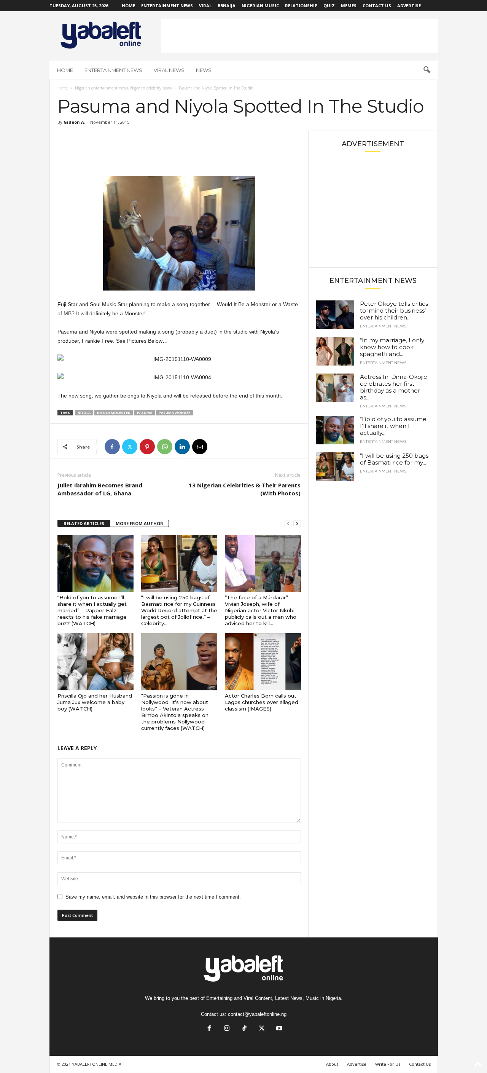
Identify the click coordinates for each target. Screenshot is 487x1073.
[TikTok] (244, 1029)
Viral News (169, 70)
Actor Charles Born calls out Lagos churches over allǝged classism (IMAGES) (261, 702)
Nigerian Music (260, 5)
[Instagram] (227, 1029)
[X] (129, 446)
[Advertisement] (299, 36)
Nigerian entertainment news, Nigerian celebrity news (123, 88)
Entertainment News (167, 5)
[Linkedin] (182, 446)
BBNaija (227, 5)
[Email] (199, 446)
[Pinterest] (147, 446)
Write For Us (387, 1064)
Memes (348, 5)
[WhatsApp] (164, 446)
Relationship (301, 5)
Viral (205, 5)
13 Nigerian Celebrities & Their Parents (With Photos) (245, 489)
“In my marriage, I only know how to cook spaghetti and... (392, 347)
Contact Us (377, 5)
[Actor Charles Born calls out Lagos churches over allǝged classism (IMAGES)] (263, 661)
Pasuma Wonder (175, 412)
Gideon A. (74, 122)
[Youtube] (278, 1029)
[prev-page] (288, 524)
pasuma (144, 412)
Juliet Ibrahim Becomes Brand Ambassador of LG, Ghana (99, 489)
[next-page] (297, 524)
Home (128, 5)
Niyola (84, 412)
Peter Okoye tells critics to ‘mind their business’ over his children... (394, 310)
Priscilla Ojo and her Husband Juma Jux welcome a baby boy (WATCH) (94, 702)
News (204, 70)
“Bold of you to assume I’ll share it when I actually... (393, 425)
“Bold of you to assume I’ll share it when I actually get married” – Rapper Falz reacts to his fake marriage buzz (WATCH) (92, 610)
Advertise (409, 5)
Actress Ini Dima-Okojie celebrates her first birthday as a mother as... (393, 387)
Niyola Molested (114, 412)
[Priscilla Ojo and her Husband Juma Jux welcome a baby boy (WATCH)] (95, 661)
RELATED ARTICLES (84, 523)
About (332, 1064)
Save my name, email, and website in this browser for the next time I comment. (153, 897)
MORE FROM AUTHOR (139, 523)
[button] (426, 70)
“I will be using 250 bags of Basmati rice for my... (394, 459)
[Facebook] (112, 446)
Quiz (329, 5)
